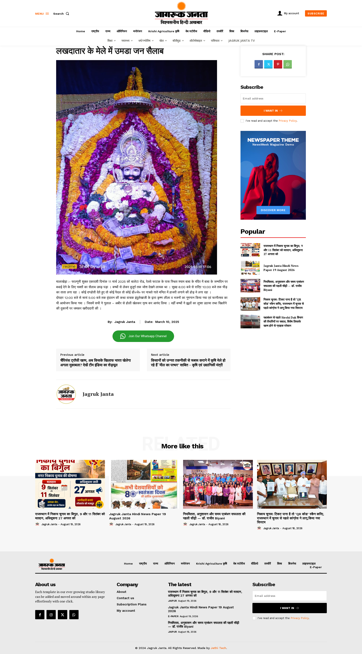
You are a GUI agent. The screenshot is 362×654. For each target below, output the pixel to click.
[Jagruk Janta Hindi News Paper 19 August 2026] (250, 268)
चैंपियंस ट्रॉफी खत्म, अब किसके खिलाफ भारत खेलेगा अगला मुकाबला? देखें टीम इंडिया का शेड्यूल (95, 362)
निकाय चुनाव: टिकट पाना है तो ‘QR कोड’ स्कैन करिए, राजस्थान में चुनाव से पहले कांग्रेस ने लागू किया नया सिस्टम (284, 303)
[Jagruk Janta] (66, 394)
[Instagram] (51, 614)
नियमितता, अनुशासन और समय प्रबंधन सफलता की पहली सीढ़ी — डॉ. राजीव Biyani (284, 286)
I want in (271, 110)
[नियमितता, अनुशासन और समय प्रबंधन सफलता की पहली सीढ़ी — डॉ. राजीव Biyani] (250, 286)
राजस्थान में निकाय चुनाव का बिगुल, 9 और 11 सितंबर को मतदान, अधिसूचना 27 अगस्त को (283, 250)
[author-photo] (38, 524)
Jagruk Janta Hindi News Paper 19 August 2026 (281, 268)
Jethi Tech (218, 648)
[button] (62, 13)
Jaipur (172, 600)
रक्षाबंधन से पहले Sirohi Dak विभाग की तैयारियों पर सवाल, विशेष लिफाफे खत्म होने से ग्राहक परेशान (283, 321)
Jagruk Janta (124, 322)
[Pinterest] (278, 64)
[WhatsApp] (287, 64)
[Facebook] (259, 64)
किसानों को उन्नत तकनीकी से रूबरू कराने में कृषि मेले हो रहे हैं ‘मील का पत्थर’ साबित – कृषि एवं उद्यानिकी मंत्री (188, 362)
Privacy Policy (288, 120)
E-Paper (173, 616)
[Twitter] (268, 64)
